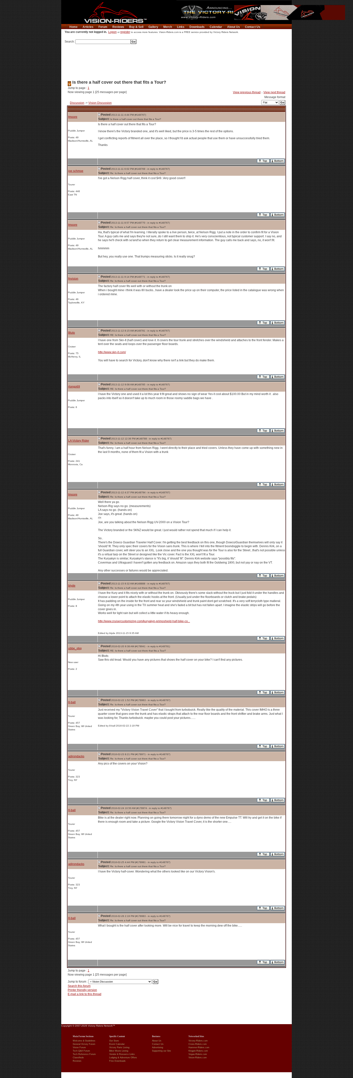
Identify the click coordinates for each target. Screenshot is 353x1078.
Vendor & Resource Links (122, 1054)
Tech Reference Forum (84, 1054)
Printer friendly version (82, 990)
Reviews (118, 27)
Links (180, 27)
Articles (88, 27)
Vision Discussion (100, 103)
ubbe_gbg (75, 648)
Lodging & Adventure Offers (123, 1057)
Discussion (77, 103)
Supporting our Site (161, 1051)
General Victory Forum (84, 1044)
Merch (167, 27)
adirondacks (76, 756)
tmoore (72, 117)
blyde (71, 585)
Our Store (114, 1041)
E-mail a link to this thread (84, 994)
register (125, 32)
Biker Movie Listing (118, 1051)
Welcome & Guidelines (84, 1041)
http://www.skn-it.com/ (112, 352)
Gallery (153, 27)
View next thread (274, 92)
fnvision (73, 278)
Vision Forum (79, 1047)
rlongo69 (74, 386)
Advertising (157, 1047)
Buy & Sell (136, 27)
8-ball (72, 702)
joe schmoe (75, 171)
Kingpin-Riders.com (198, 1051)
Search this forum (79, 986)
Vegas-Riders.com (198, 1054)
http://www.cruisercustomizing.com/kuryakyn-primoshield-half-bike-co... (144, 621)
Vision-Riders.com (198, 1057)
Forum (102, 27)
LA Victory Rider (78, 440)
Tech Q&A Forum (81, 1051)
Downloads (197, 27)
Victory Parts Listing (119, 1047)
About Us (233, 27)
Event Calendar (117, 1044)
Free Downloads (117, 1061)
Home (73, 27)
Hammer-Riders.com (199, 1047)
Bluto (71, 332)
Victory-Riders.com (198, 1041)
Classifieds (78, 1057)
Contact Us (252, 27)
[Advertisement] (176, 60)
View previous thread (247, 92)
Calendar (216, 27)
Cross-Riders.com (198, 1044)
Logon (112, 32)
